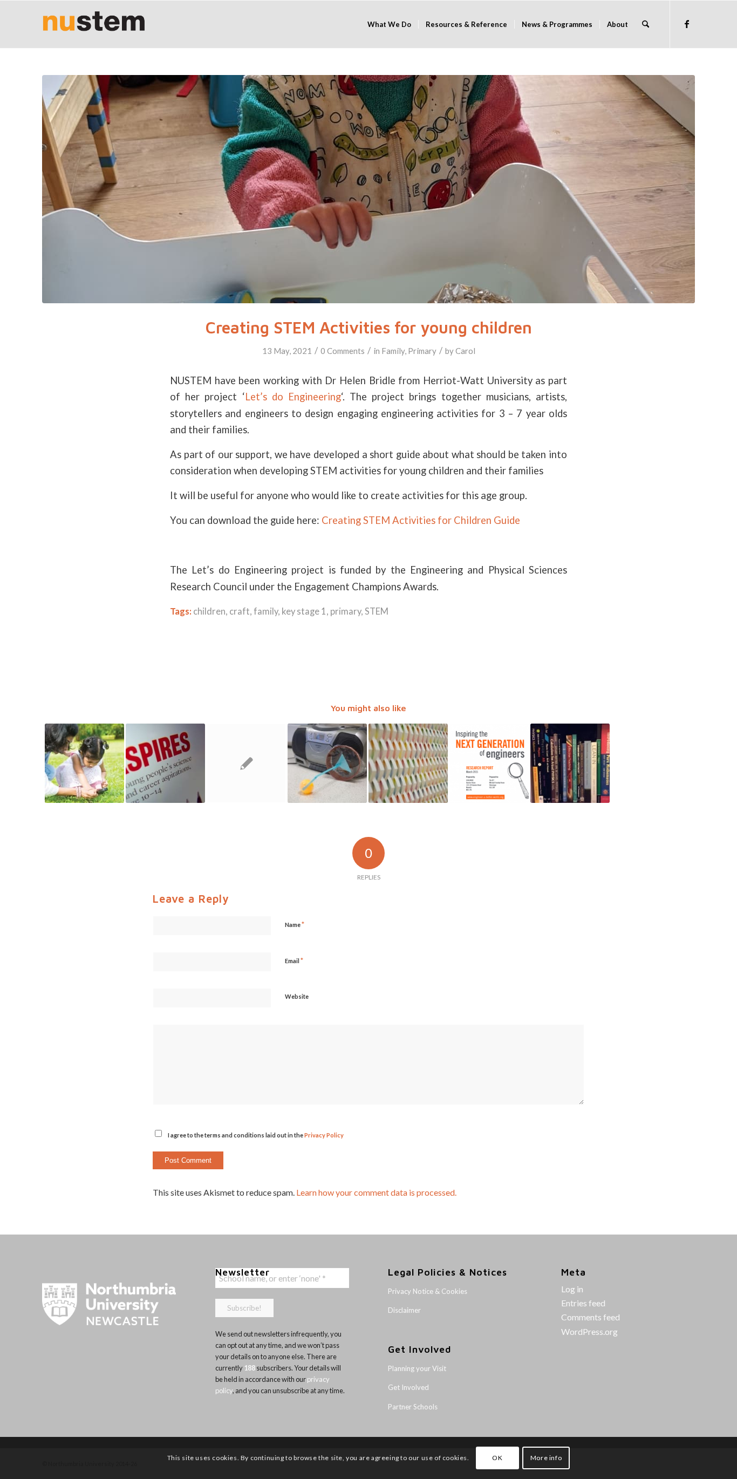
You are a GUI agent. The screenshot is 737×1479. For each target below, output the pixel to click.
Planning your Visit (417, 1368)
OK (497, 1458)
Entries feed (583, 1303)
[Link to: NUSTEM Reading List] (570, 763)
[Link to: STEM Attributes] (246, 763)
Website (297, 996)
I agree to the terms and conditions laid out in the (256, 1135)
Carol (465, 351)
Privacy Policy (324, 1135)
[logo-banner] (94, 24)
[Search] (645, 24)
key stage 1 (304, 611)
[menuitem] (389, 24)
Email (294, 960)
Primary (422, 351)
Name (294, 924)
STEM (376, 611)
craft (239, 611)
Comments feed (590, 1317)
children (209, 611)
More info (546, 1458)
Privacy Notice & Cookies (427, 1291)
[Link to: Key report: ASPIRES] (165, 763)
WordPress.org (589, 1331)
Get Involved (408, 1387)
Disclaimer (404, 1310)
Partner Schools (413, 1406)
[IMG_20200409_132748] (368, 189)
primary (345, 611)
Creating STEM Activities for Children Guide (421, 520)
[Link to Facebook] (687, 24)
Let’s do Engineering (293, 397)
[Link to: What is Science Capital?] (84, 763)
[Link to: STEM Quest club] (327, 763)
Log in (572, 1289)
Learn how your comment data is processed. (376, 1192)
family (266, 611)
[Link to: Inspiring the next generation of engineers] (489, 763)
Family (393, 351)
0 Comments (342, 351)
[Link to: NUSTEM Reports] (408, 763)
